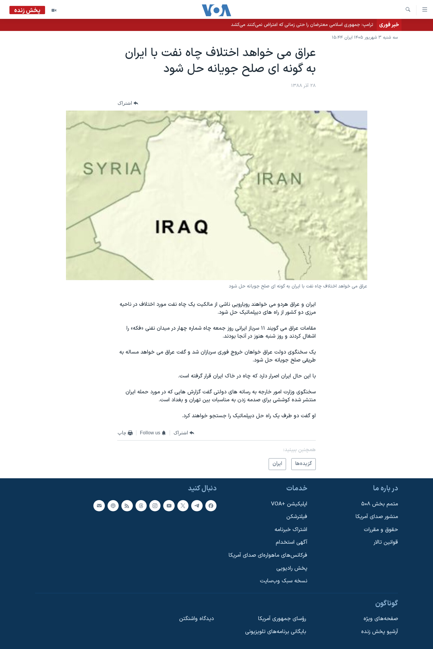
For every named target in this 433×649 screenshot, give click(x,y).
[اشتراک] (99, 505)
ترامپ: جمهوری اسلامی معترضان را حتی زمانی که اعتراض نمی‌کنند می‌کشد (302, 24)
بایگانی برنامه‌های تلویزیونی (275, 632)
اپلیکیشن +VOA (289, 504)
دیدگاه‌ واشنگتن (196, 619)
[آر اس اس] (127, 505)
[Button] (128, 103)
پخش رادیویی (291, 568)
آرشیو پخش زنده (379, 632)
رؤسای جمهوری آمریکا (282, 619)
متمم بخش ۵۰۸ (379, 504)
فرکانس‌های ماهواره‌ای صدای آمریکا (268, 555)
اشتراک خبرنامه (291, 530)
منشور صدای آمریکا (377, 517)
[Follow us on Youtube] (168, 505)
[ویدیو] (54, 10)
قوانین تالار (385, 542)
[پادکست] (113, 505)
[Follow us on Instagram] (155, 505)
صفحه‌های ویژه (380, 619)
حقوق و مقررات (381, 530)
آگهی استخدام (291, 542)
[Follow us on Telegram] (196, 505)
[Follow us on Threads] (141, 505)
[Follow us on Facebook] (210, 505)
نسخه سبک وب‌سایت (283, 581)
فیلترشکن (296, 517)
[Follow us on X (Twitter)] (183, 505)
